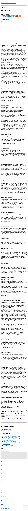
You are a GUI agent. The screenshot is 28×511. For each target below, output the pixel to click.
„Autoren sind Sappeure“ (7, 430)
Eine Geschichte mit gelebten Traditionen (12, 442)
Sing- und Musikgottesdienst (9, 441)
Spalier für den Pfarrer (8, 440)
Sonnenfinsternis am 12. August (10, 437)
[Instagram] (4, 16)
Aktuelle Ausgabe (12, 418)
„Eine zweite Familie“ (8, 445)
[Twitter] (7, 16)
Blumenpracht (6, 444)
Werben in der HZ (5, 508)
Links (2, 504)
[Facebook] (2, 16)
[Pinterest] (17, 16)
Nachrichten (19, 418)
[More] (19, 16)
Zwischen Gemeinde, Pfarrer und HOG (12, 438)
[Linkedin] (9, 16)
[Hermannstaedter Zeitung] (8, 3)
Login (2, 500)
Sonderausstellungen (6, 429)
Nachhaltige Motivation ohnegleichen (11, 436)
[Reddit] (14, 16)
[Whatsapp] (12, 16)
